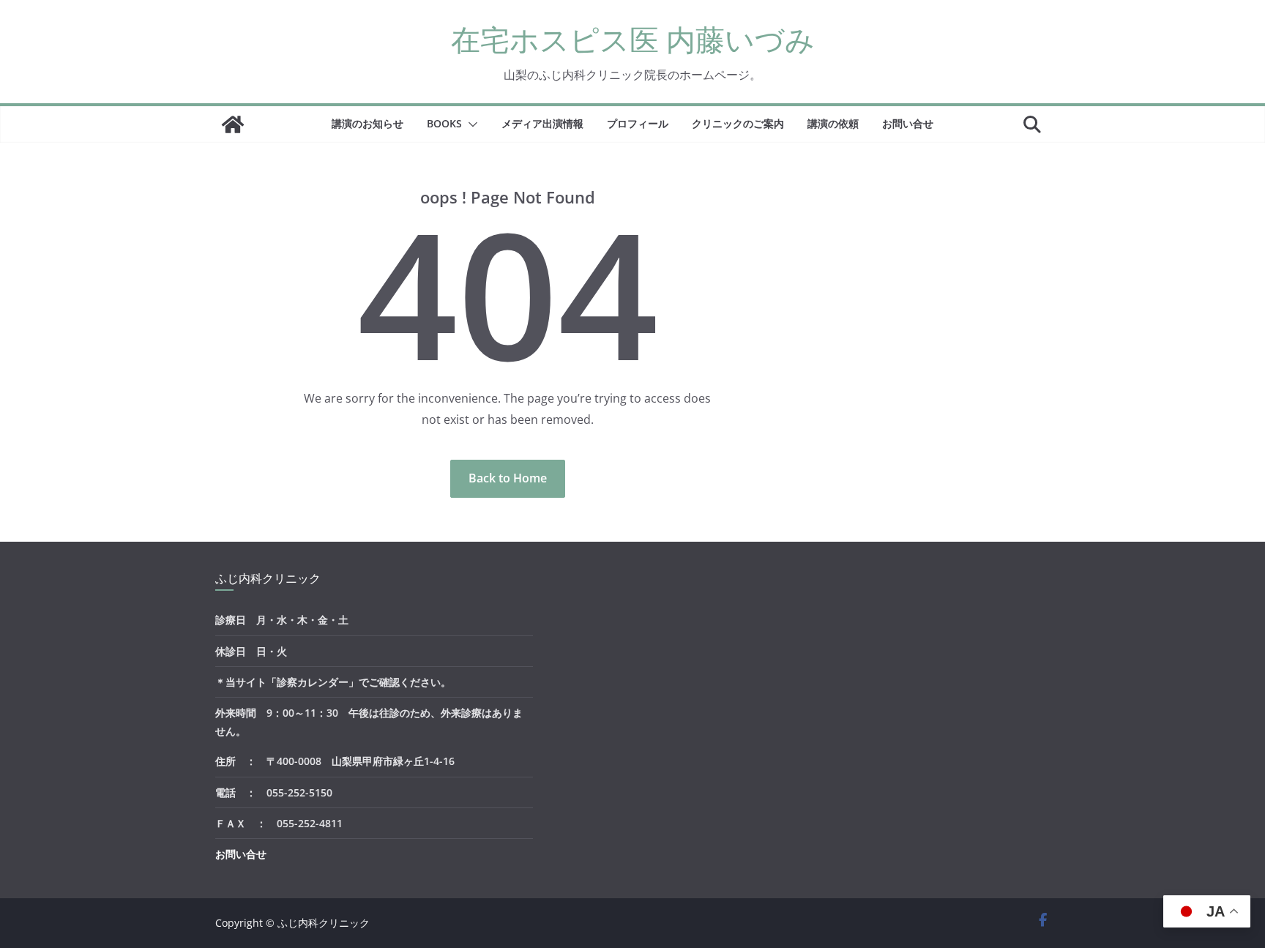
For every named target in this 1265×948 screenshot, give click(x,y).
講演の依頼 (833, 123)
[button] (470, 124)
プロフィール (637, 123)
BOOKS (444, 123)
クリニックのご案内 (738, 123)
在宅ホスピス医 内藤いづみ (633, 39)
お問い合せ (907, 123)
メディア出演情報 (542, 123)
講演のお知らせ (367, 123)
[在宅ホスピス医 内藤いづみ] (232, 124)
